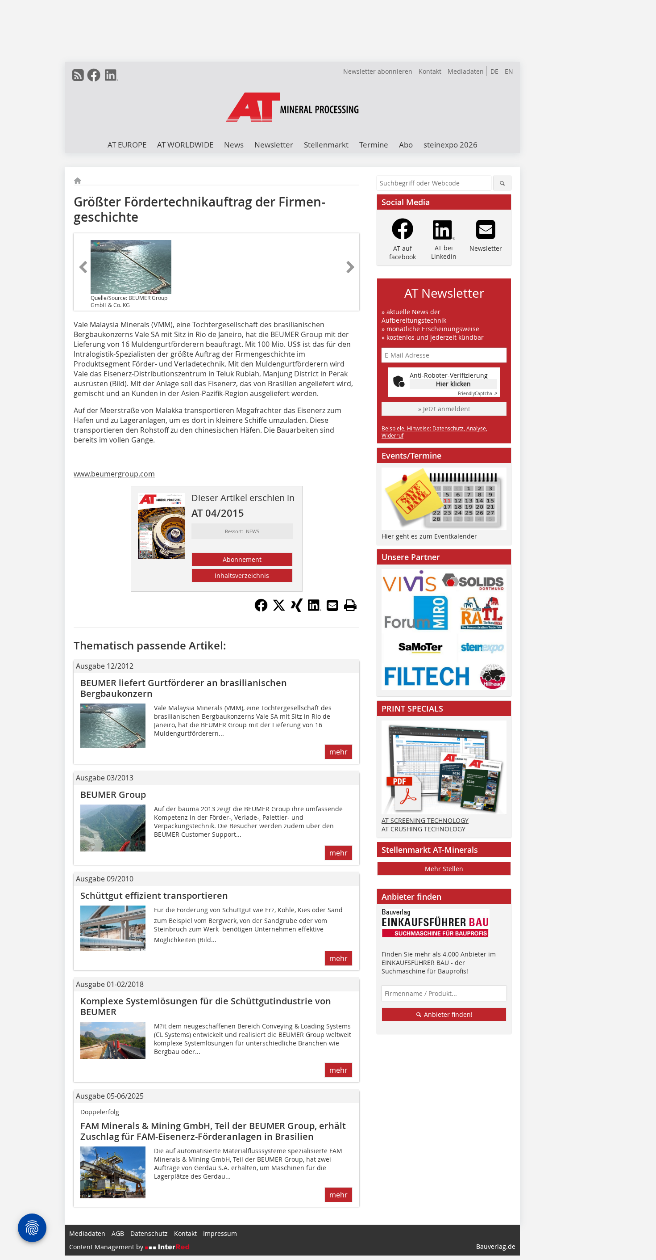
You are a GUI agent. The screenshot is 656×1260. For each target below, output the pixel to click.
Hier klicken (453, 383)
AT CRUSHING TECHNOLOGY (423, 829)
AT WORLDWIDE (185, 144)
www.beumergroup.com (114, 474)
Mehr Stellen (444, 868)
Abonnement (242, 559)
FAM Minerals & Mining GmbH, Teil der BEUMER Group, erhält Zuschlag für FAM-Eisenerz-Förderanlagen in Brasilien (213, 1131)
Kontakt (430, 71)
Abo (406, 144)
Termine (373, 144)
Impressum (220, 1233)
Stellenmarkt (326, 144)
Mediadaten (466, 71)
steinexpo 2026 (450, 144)
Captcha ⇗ (477, 393)
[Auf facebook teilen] (261, 609)
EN (509, 71)
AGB (118, 1233)
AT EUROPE (127, 144)
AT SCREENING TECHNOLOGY (425, 820)
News (234, 144)
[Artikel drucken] (350, 605)
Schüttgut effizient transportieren (154, 895)
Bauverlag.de (495, 1246)
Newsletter (273, 144)
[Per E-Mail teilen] (332, 605)
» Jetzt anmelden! (444, 409)
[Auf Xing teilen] (297, 609)
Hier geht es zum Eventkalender (429, 536)
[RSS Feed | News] (78, 75)
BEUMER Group (113, 794)
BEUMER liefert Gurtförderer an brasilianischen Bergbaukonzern (183, 688)
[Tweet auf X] (279, 609)
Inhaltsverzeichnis (242, 575)
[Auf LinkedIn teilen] (315, 609)
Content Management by (107, 1247)
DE (494, 71)
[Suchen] (502, 183)
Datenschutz (149, 1233)
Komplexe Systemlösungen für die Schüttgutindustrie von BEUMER (205, 1006)
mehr (338, 752)
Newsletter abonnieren (377, 71)
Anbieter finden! (447, 1014)
